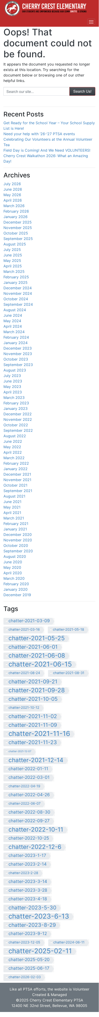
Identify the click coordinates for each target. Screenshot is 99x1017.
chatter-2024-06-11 (69, 942)
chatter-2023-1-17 (27, 855)
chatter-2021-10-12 (23, 708)
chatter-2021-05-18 (68, 629)
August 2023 (14, 370)
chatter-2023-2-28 (23, 873)
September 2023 (18, 364)
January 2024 (15, 342)
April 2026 (12, 200)
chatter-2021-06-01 (33, 647)
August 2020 (14, 556)
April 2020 (12, 573)
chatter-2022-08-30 (29, 812)
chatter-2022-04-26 (29, 794)
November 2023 (17, 353)
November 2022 (17, 419)
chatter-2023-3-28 (27, 890)
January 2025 (15, 282)
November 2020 (17, 540)
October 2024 (15, 299)
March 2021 (13, 518)
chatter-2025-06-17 (28, 968)
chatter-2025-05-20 (29, 959)
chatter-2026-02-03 (24, 977)
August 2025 (14, 244)
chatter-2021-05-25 (36, 638)
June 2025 (12, 255)
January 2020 (15, 589)
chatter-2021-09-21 (32, 682)
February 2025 (16, 277)
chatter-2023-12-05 (24, 942)
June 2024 (12, 315)
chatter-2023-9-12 (27, 933)
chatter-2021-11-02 (32, 716)
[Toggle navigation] (91, 22)
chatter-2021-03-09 (29, 620)
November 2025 (17, 227)
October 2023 (15, 359)
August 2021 (14, 496)
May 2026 (12, 194)
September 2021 (17, 490)
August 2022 (14, 436)
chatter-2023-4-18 (27, 898)
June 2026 (12, 189)
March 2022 (14, 458)
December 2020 (17, 534)
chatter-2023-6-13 (38, 916)
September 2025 (18, 238)
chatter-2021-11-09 (32, 725)
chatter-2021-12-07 (19, 751)
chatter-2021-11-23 (32, 742)
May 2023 (12, 386)
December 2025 (17, 222)
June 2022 (12, 441)
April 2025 (12, 266)
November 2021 (17, 479)
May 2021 (11, 507)
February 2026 (16, 211)
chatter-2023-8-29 (32, 925)
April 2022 (12, 452)
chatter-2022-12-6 (34, 847)
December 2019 (17, 595)
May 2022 (12, 447)
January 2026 (15, 216)
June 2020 (12, 562)
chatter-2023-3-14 (27, 881)
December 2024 (17, 288)
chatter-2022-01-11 (28, 768)
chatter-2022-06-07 (24, 803)
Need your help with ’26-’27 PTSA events (39, 134)
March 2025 (14, 271)
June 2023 (12, 381)
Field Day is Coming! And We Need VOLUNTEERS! (46, 150)
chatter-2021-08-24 (24, 673)
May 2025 (12, 260)
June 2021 (12, 501)
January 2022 (15, 468)
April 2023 (12, 392)
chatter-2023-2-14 (27, 864)
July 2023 (12, 375)
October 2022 (15, 425)
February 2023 (16, 403)
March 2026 (14, 205)
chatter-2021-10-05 (33, 699)
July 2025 (12, 249)
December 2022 (17, 414)
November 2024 (17, 293)
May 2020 (12, 567)
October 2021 (15, 485)
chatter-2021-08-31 (68, 673)
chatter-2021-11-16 (39, 734)
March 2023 (14, 397)
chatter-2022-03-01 (29, 777)
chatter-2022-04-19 (24, 786)
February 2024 (16, 337)
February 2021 (15, 523)
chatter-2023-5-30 (32, 908)
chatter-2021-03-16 (24, 629)
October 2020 (15, 545)
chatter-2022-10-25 (28, 838)
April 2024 (12, 326)
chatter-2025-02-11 (40, 951)
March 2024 (14, 331)
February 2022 (16, 463)
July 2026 (12, 184)
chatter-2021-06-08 (36, 656)
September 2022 (18, 430)
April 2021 (12, 512)
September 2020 (18, 551)
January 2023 (15, 408)
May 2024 (12, 321)
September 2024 (18, 304)
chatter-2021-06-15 (40, 664)
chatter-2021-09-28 (36, 690)
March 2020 (14, 578)
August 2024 (14, 310)
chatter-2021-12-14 (35, 760)
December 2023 (17, 348)
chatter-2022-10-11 (35, 830)
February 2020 (16, 584)
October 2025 (15, 233)
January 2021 (15, 529)
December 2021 (17, 474)
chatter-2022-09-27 (29, 820)
